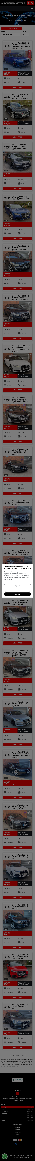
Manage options (17, 590)
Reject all (17, 585)
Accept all (17, 594)
